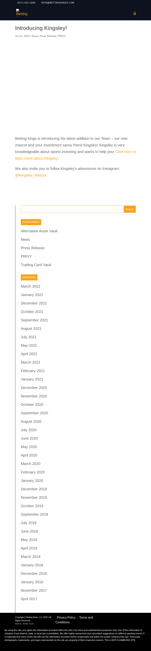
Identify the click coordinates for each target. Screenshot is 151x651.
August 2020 (31, 421)
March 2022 (30, 286)
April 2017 (29, 599)
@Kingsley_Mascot (30, 175)
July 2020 (28, 430)
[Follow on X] (119, 616)
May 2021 (29, 345)
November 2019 (34, 497)
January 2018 (32, 582)
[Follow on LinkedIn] (131, 624)
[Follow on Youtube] (121, 624)
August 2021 (31, 329)
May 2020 (29, 447)
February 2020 (33, 472)
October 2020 (32, 405)
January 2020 (32, 481)
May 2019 (29, 540)
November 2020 (34, 396)
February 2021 (33, 371)
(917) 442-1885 (26, 2)
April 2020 (29, 455)
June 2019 (29, 531)
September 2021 (34, 320)
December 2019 (34, 489)
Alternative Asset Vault (39, 231)
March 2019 (30, 557)
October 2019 (32, 506)
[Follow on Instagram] (130, 616)
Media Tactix (28, 624)
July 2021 (28, 337)
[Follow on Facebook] (109, 616)
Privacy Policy (66, 617)
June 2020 (29, 438)
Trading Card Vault (36, 265)
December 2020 (34, 388)
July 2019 (28, 523)
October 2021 (32, 312)
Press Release (48, 36)
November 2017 (34, 590)
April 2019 (29, 548)
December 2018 (34, 573)
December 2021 (34, 303)
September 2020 (34, 413)
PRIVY (62, 36)
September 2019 (34, 514)
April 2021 (29, 354)
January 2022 (32, 295)
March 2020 (30, 464)
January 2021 (32, 379)
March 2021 (30, 362)
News (35, 36)
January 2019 (32, 565)
